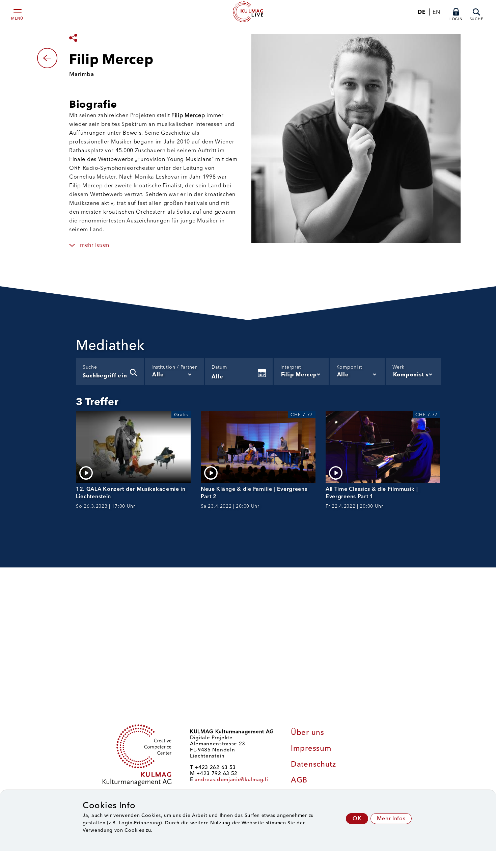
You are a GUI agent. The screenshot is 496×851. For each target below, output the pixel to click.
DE (421, 12)
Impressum (311, 748)
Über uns (307, 732)
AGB (299, 779)
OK (357, 818)
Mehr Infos (391, 818)
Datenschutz (313, 764)
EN (436, 12)
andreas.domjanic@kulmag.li (231, 779)
